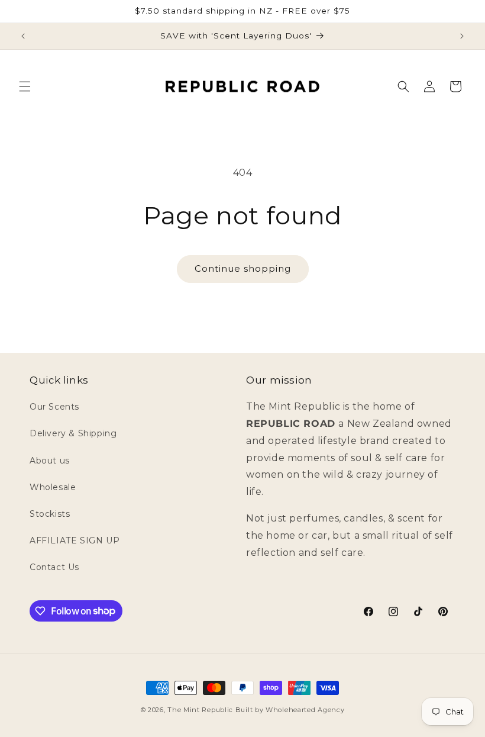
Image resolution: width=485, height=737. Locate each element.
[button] (25, 86)
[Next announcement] (462, 36)
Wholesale (53, 487)
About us (50, 460)
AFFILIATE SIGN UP (74, 540)
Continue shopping (243, 268)
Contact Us (54, 567)
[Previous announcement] (23, 36)
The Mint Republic (200, 710)
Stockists (50, 514)
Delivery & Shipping (73, 433)
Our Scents (54, 406)
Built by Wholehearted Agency (290, 710)
